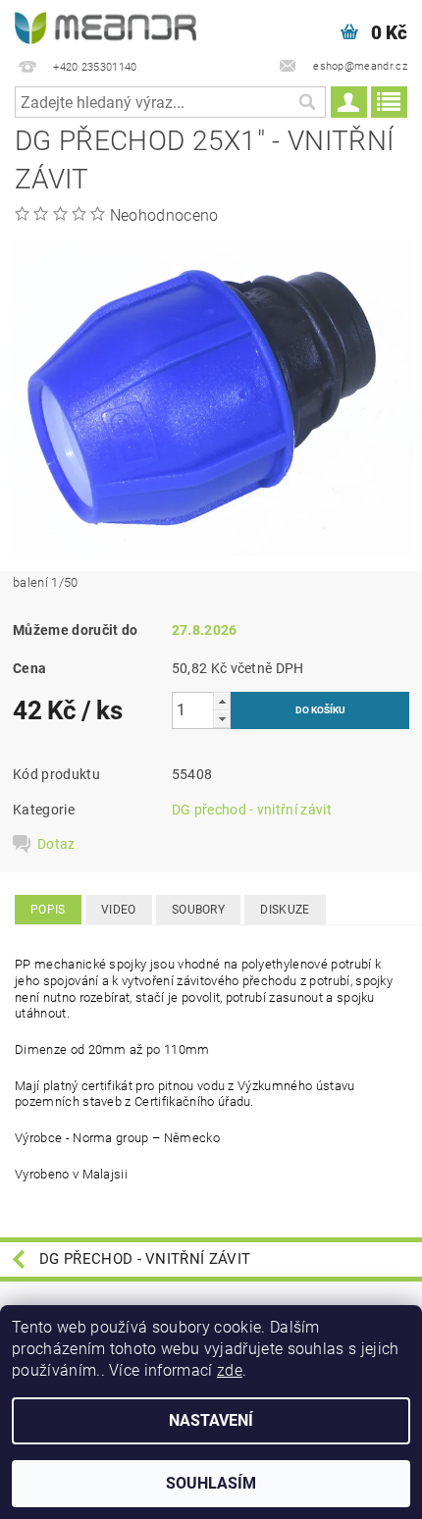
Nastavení (211, 1420)
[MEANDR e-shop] (105, 25)
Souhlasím (211, 1483)
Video (118, 910)
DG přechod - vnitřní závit (252, 809)
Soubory (198, 910)
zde (229, 1370)
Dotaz (56, 844)
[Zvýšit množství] (222, 701)
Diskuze (284, 910)
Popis (48, 910)
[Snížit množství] (222, 718)
